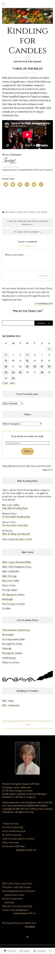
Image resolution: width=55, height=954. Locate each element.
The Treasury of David (13, 604)
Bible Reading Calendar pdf (16, 533)
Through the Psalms (12, 653)
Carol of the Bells (36, 81)
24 (13, 372)
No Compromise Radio (13, 639)
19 (27, 366)
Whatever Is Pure (11, 662)
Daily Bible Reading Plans (15, 508)
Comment (43, 275)
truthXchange (9, 657)
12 (27, 360)
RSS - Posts (8, 700)
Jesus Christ (29, 212)
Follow (27, 451)
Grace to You (8, 585)
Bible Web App (9, 576)
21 (42, 366)
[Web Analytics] (20, 872)
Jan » (12, 383)
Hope (19, 212)
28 (42, 372)
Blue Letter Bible (10, 580)
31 (13, 378)
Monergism (8, 634)
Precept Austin (9, 590)
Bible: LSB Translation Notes (16, 566)
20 (34, 366)
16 (6, 366)
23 (6, 372)
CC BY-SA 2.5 (18, 797)
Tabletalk (6, 648)
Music (44, 212)
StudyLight (7, 599)
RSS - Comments (10, 705)
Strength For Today (12, 643)
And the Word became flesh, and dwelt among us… (29, 223)
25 (20, 372)
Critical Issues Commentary (16, 630)
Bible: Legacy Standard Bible (16, 562)
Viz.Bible (6, 608)
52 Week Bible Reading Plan (16, 516)
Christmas (10, 212)
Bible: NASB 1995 (10, 571)
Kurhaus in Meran (26, 794)
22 (49, 366)
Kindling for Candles (27, 40)
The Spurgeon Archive (13, 594)
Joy (38, 212)
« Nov (5, 383)
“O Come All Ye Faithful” (26, 232)
